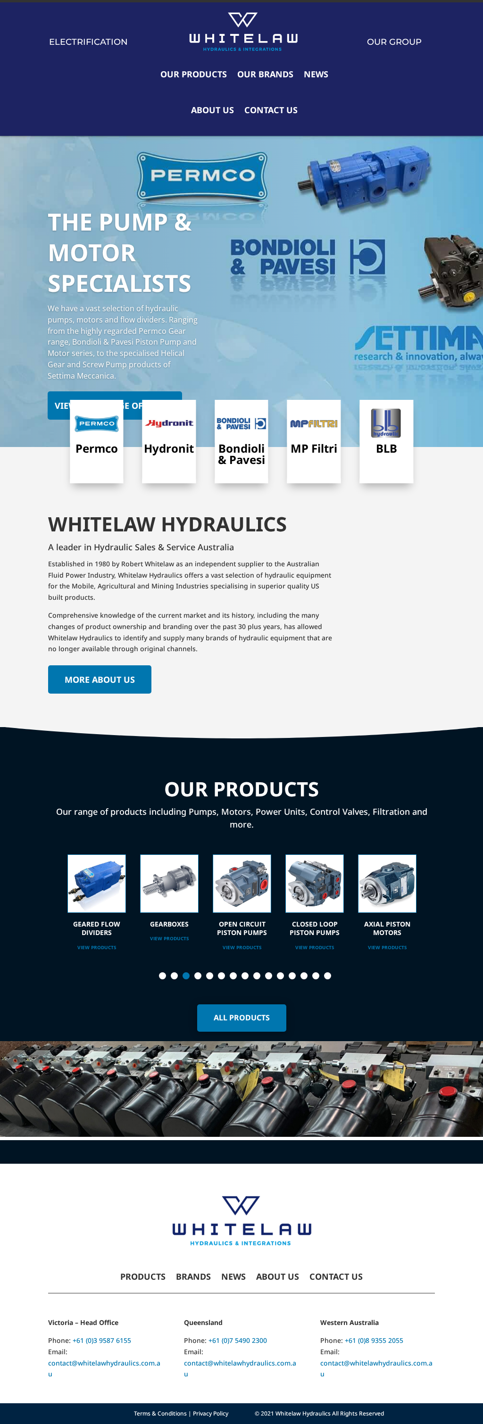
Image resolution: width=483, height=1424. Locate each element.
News (316, 74)
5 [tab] (209, 975)
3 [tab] (186, 975)
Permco (96, 448)
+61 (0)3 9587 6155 (102, 1340)
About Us (212, 110)
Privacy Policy (210, 1413)
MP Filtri (314, 448)
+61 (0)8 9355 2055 (374, 1340)
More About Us (100, 679)
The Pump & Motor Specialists (120, 252)
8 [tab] (245, 975)
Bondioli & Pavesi (241, 453)
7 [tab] (233, 975)
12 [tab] (292, 975)
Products (143, 1277)
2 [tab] (174, 975)
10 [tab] (268, 975)
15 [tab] (327, 975)
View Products (97, 938)
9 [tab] (256, 975)
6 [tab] (221, 975)
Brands (193, 1277)
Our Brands (265, 74)
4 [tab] (197, 975)
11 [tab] (280, 975)
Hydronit (169, 448)
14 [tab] (315, 975)
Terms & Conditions (160, 1413)
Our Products (193, 74)
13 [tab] (304, 975)
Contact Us (271, 110)
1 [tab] (162, 975)
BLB (386, 448)
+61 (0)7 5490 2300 (237, 1340)
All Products (242, 1017)
